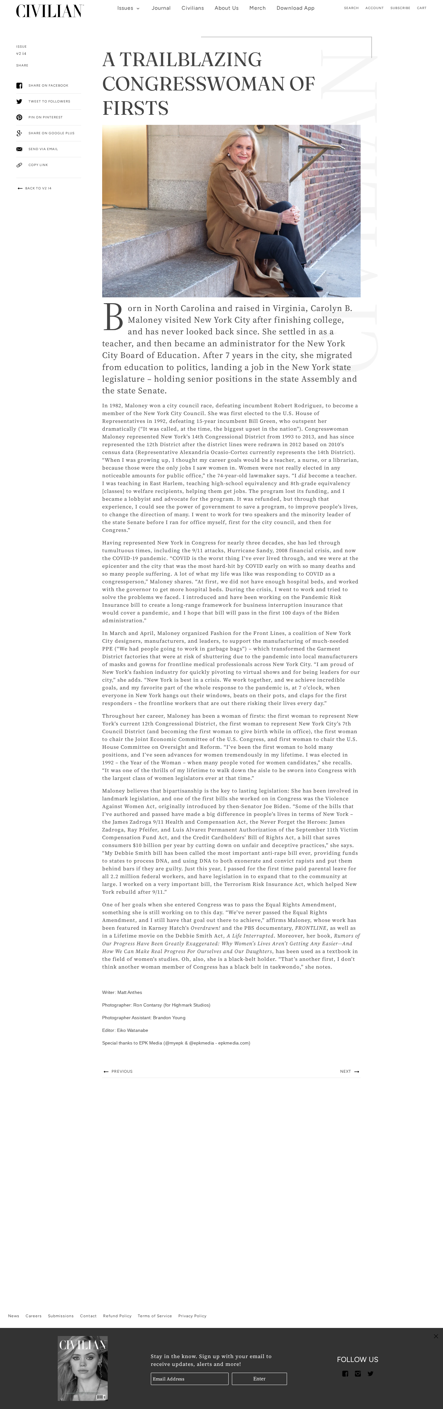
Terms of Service (155, 1316)
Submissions (61, 1316)
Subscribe (400, 8)
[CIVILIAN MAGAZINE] (50, 8)
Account (374, 8)
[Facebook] (345, 1373)
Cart (422, 8)
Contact (88, 1316)
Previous (121, 1071)
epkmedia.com (233, 1042)
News (13, 1316)
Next (346, 1071)
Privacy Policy (192, 1316)
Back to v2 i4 (38, 188)
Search (351, 8)
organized (195, 633)
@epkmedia (201, 1042)
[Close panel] (436, 1335)
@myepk (174, 1042)
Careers (34, 1316)
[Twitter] (370, 1373)
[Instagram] (357, 1373)
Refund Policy (117, 1316)
